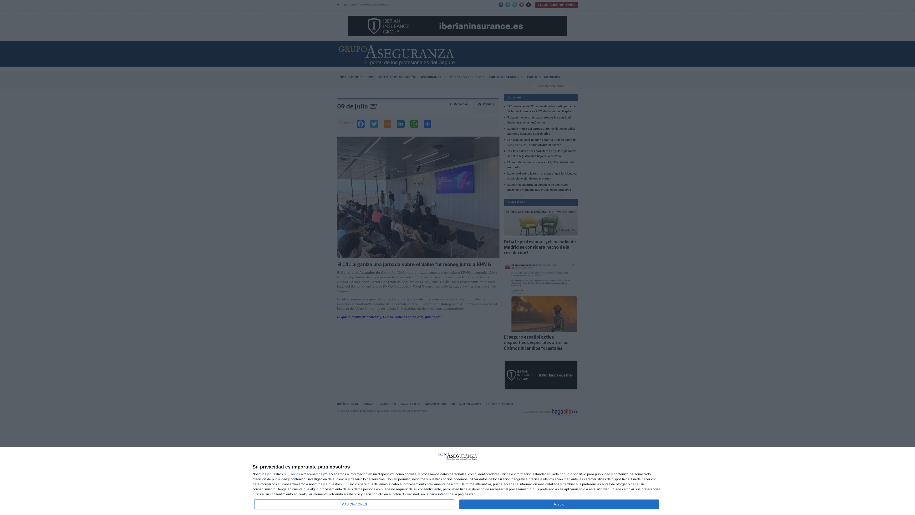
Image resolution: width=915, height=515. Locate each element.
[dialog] (457, 481)
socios (295, 474)
